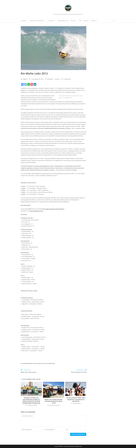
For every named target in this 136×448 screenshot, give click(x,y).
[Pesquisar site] (113, 21)
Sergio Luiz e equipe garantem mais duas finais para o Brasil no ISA (53, 401)
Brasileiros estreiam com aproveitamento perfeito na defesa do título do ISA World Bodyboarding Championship (31, 400)
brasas (30, 363)
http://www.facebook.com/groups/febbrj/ (53, 209)
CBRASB (25, 79)
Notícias (57, 79)
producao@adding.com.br (36, 211)
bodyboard (26, 363)
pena (53, 363)
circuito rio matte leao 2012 (39, 363)
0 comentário (67, 79)
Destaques (50, 79)
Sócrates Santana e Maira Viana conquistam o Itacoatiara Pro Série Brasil (75, 399)
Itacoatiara (49, 363)
